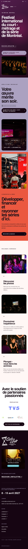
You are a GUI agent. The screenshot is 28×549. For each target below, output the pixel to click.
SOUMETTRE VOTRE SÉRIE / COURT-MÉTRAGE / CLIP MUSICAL (14, 110)
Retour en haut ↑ (6, 545)
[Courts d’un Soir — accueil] (5, 7)
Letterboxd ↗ (5, 511)
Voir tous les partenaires (14, 424)
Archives (4, 531)
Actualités (4, 529)
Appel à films (5, 526)
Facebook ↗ (5, 516)
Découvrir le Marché (14, 234)
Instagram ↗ (5, 514)
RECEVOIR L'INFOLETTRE (9, 46)
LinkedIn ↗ (4, 519)
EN (25, 1)
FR (22, 1)
